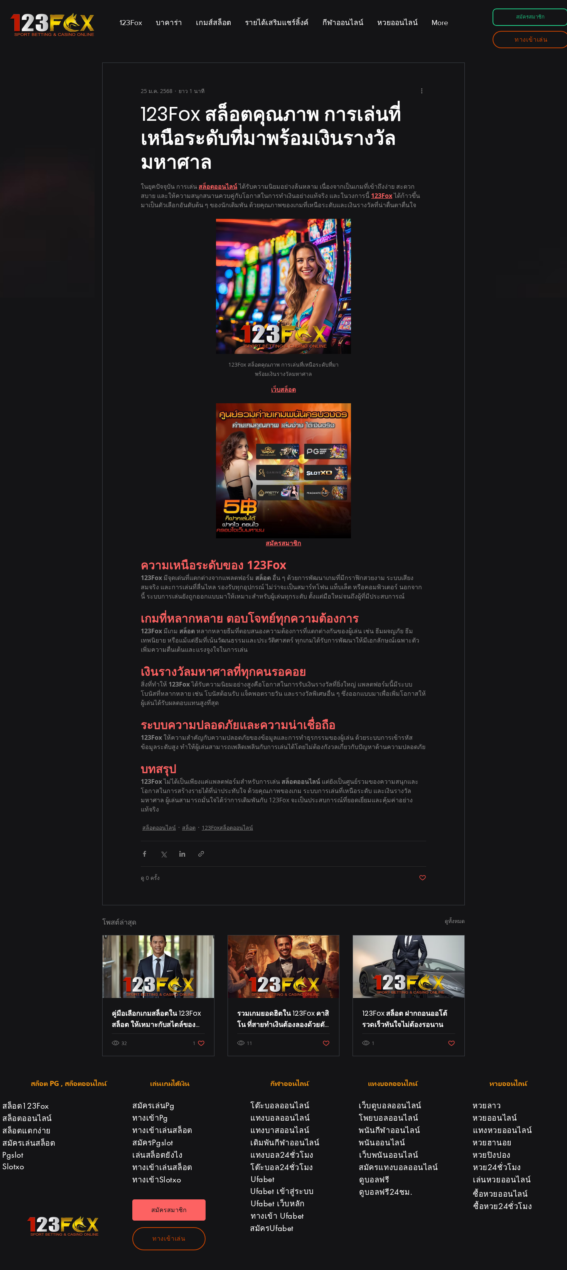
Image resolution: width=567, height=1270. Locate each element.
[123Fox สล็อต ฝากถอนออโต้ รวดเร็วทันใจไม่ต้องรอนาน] (408, 966)
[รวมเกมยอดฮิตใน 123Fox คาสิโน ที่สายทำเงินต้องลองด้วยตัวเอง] (283, 966)
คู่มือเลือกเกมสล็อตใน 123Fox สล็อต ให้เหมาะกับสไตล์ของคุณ (156, 1019)
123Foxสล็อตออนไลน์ (227, 827)
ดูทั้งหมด (455, 921)
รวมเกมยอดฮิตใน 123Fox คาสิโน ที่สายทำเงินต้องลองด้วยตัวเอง (283, 1019)
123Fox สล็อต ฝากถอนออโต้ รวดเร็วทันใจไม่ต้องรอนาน (404, 1018)
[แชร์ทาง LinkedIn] (182, 853)
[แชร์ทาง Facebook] (144, 853)
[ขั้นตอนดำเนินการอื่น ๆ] (421, 90)
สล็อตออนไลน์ (159, 827)
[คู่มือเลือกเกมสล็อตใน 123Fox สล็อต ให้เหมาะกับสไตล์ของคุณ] (158, 966)
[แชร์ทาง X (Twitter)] (163, 853)
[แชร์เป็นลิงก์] (201, 853)
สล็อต (189, 827)
